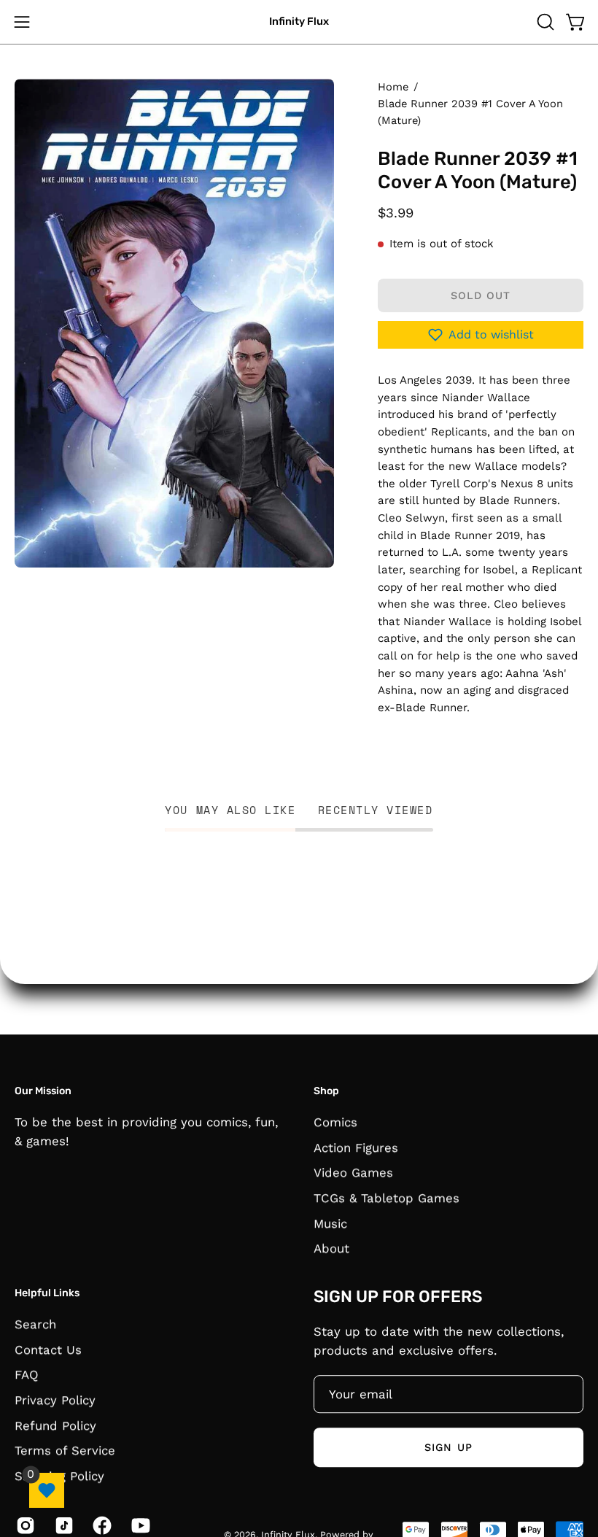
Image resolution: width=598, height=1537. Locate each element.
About (331, 1248)
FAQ (27, 1374)
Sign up (448, 1447)
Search (35, 1324)
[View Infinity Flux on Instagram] (24, 1525)
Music (330, 1222)
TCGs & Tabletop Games (386, 1198)
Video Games (353, 1172)
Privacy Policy (55, 1400)
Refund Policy (55, 1424)
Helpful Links (47, 1293)
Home (393, 86)
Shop (326, 1091)
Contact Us (48, 1349)
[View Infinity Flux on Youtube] (140, 1525)
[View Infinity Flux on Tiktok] (63, 1525)
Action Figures (356, 1146)
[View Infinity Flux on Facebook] (101, 1525)
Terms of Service (65, 1450)
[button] (544, 22)
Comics (335, 1122)
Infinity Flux (299, 21)
